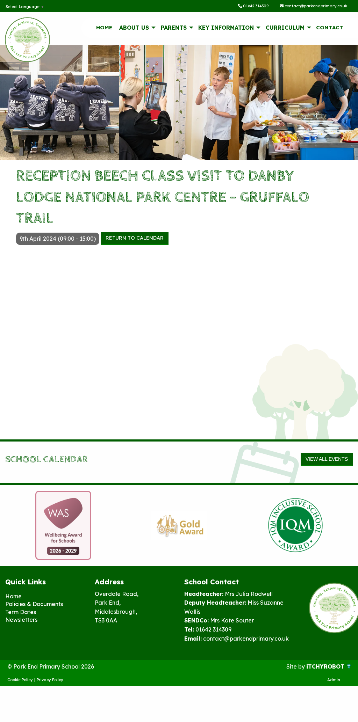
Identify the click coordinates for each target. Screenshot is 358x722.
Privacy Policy (50, 679)
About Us (134, 27)
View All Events (327, 459)
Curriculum (285, 27)
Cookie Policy (20, 679)
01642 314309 (255, 5)
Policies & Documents (34, 603)
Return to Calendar (135, 238)
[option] (63, 525)
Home (104, 27)
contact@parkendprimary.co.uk (315, 5)
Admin (333, 679)
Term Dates (20, 611)
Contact (329, 27)
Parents (174, 27)
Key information (226, 27)
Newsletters (21, 619)
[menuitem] (104, 27)
